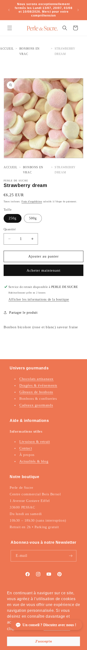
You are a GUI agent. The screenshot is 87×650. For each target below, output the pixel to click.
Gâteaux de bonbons (36, 392)
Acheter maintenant (43, 270)
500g (33, 218)
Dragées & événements (38, 385)
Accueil (7, 48)
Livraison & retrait (34, 442)
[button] (9, 28)
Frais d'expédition (32, 201)
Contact (25, 448)
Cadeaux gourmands (36, 405)
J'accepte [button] (43, 641)
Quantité (10, 229)
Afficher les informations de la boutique (38, 299)
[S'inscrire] (70, 555)
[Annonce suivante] (78, 10)
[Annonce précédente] (9, 10)
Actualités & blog (33, 461)
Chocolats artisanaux (36, 379)
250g (12, 218)
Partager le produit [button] (23, 312)
